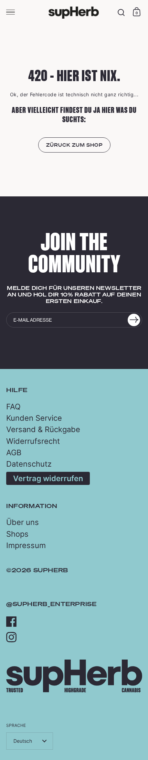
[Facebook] (11, 621)
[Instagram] (11, 637)
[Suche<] (121, 12)
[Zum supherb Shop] (74, 690)
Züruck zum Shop (74, 145)
